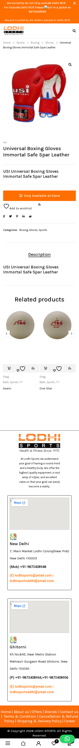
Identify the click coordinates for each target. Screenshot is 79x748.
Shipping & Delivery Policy (39, 721)
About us (21, 711)
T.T (21, 382)
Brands (51, 711)
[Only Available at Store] (9, 368)
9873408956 (37, 11)
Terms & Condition (20, 716)
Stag (6, 376)
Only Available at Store (42, 196)
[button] (70, 64)
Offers (37, 711)
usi (5, 142)
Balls (6, 382)
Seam (7, 388)
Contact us (69, 711)
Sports (20, 42)
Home (7, 42)
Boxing (35, 42)
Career (69, 721)
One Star (46, 388)
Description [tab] (39, 254)
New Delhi (19, 543)
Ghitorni (18, 647)
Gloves (49, 42)
